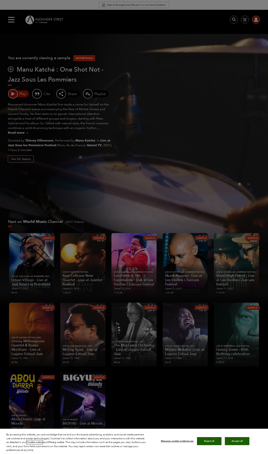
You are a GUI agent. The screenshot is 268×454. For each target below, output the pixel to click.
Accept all (237, 441)
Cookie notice (35, 442)
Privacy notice (56, 442)
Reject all (209, 441)
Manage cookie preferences (177, 441)
